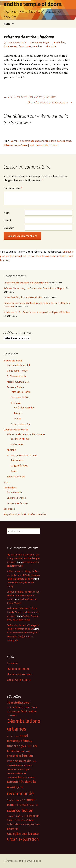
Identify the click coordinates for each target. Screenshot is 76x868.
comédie (60, 42)
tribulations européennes (23, 824)
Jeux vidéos (17, 460)
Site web (9, 227)
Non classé (9, 508)
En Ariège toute (13, 736)
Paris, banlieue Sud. (21, 424)
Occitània (16, 402)
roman (31, 800)
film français (16, 746)
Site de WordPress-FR (18, 679)
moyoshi (10, 765)
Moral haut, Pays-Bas (18, 381)
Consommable (14, 492)
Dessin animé (28, 711)
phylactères (17, 444)
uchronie (12, 829)
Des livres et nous (20, 438)
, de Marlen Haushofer (23, 297)
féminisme (13, 751)
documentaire (12, 715)
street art (33, 816)
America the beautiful (18, 365)
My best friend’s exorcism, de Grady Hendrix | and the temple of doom (23, 558)
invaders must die (19, 761)
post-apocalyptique (16, 773)
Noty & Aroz (27, 765)
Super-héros (13, 820)
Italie (34, 761)
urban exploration (23, 839)
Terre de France (15, 387)
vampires (37, 46)
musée (18, 765)
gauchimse (25, 751)
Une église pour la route (23, 834)
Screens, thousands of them (22, 455)
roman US (33, 805)
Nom (7, 212)
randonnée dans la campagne (21, 777)
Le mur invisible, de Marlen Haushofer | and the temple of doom (23, 595)
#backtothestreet (18, 702)
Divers (7, 482)
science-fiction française (17, 816)
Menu (7, 23)
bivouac (34, 707)
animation (13, 707)
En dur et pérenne (16, 497)
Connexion (12, 663)
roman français (17, 805)
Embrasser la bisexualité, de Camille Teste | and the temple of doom (23, 612)
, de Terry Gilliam (30, 96)
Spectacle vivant (16, 476)
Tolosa (17, 418)
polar (28, 769)
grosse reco (14, 756)
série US (24, 820)
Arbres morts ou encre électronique (26, 434)
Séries (14, 471)
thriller (31, 820)
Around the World (13, 360)
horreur (27, 755)
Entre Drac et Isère (20, 391)
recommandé (20, 793)
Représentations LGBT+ (16, 800)
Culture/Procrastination (16, 429)
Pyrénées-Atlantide (24, 407)
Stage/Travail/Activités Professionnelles (25, 514)
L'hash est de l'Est (20, 397)
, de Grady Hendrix (26, 282)
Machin (52, 46)
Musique (11, 449)
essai (24, 735)
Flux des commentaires (19, 674)
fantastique (25, 46)
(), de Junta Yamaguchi (23, 636)
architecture (25, 707)
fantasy (27, 741)
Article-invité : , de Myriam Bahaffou (37, 312)
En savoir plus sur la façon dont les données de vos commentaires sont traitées (37, 256)
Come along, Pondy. (17, 370)
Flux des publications (18, 668)
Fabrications (10, 487)
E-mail (8, 220)
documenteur (11, 46)
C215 (9, 711)
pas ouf (21, 769)
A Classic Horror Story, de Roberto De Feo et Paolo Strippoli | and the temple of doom (23, 575)
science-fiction (20, 810)
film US (32, 746)
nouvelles (11, 769)
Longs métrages (40, 42)
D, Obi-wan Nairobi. (17, 376)
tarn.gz (18, 413)
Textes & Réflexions (17, 503)
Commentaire (13, 188)
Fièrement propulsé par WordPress (22, 860)
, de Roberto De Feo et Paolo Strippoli (35, 288)
